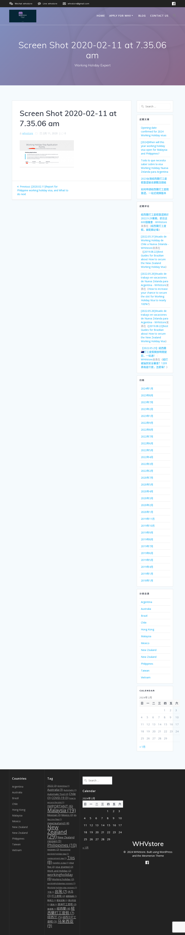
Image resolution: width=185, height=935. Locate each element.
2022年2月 (147, 470)
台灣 (61, 891)
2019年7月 (147, 546)
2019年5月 (147, 560)
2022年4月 (147, 457)
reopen (53, 849)
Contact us (159, 15)
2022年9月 (147, 422)
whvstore (27, 133)
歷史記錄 (62, 900)
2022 (52, 785)
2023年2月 (147, 409)
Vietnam (145, 677)
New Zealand (148, 650)
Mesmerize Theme (153, 855)
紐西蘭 (63, 908)
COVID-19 (59, 798)
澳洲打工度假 (67, 904)
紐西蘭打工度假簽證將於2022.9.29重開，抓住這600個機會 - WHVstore (155, 218)
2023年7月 (147, 402)
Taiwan (145, 670)
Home (101, 15)
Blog (142, 15)
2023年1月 (147, 416)
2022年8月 (147, 429)
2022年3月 (147, 464)
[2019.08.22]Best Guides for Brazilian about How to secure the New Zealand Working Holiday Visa (153, 259)
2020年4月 (147, 491)
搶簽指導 (71, 896)
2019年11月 (148, 518)
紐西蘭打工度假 (61, 910)
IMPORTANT (60, 806)
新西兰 (51, 900)
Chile (144, 622)
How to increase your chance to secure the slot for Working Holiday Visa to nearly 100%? (154, 296)
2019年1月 (147, 573)
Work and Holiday (59, 870)
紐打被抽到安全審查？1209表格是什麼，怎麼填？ (154, 363)
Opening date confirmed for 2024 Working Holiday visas (153, 131)
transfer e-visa (60, 863)
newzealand (58, 823)
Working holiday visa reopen (62, 887)
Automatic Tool (57, 794)
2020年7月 (147, 477)
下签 (50, 892)
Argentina (146, 602)
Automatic (70, 790)
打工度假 (58, 896)
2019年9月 (147, 532)
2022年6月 (147, 443)
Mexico (145, 643)
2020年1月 (147, 512)
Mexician (54, 815)
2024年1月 (147, 388)
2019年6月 (147, 553)
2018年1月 (147, 580)
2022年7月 (147, 436)
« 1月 (142, 746)
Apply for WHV (120, 15)
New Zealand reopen (60, 839)
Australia (146, 609)
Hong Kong (147, 629)
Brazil (144, 615)
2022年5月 (147, 450)
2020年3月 (147, 498)
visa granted (64, 866)
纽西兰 (54, 917)
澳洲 (53, 904)
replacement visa (56, 858)
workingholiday (60, 876)
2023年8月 (147, 395)
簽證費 (51, 909)
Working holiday (63, 879)
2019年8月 (147, 539)
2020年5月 (147, 484)
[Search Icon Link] (174, 16)
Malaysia (146, 636)
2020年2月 (147, 505)
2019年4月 (147, 566)
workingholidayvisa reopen (61, 883)
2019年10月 (148, 525)
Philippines (147, 663)
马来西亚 (60, 923)
